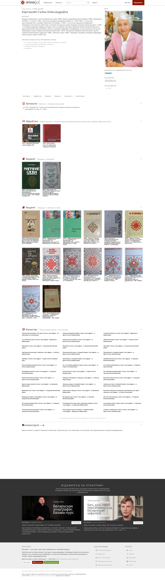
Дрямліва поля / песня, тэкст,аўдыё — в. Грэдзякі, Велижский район (41, 391)
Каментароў (81, 96)
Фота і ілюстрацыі (103, 557)
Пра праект (27, 562)
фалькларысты (110, 81)
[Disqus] (82, 453)
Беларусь (28, 48)
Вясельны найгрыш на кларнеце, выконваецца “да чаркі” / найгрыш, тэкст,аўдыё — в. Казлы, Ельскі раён (121, 391)
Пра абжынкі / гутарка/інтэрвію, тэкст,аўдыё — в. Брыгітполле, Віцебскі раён (118, 353)
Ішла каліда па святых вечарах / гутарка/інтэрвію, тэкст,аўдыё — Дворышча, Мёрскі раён (78, 410)
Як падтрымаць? (68, 571)
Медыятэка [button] (48, 2)
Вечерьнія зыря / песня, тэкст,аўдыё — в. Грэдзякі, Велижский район (78, 397)
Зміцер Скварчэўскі (99, 522)
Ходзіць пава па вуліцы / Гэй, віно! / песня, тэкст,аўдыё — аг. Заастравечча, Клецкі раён (40, 334)
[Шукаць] (88, 2)
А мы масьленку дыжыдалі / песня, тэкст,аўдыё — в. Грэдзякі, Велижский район (38, 410)
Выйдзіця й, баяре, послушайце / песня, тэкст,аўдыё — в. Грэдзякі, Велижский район (39, 397)
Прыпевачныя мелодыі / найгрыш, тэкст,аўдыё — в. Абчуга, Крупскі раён (40, 353)
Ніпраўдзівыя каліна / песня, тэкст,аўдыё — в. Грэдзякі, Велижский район (39, 372)
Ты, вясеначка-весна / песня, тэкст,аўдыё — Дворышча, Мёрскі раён (39, 340)
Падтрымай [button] (138, 2)
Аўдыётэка (101, 554)
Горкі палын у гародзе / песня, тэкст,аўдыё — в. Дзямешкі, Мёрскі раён (81, 391)
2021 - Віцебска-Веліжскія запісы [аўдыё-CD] (30, 144)
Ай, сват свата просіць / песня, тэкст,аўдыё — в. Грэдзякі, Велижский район (121, 397)
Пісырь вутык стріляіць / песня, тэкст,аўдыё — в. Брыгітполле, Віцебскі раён (78, 340)
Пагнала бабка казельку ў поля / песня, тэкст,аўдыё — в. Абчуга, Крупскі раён (39, 366)
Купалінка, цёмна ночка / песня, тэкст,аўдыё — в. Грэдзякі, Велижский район (121, 378)
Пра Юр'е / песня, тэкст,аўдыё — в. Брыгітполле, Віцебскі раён (40, 359)
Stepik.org (67, 490)
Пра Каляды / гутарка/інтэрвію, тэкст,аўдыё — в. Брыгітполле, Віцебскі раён (78, 359)
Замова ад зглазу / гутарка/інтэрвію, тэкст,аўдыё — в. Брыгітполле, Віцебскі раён (120, 385)
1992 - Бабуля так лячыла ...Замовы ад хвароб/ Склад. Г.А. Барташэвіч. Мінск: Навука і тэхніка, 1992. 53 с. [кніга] (30, 278)
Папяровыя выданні (104, 550)
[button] (95, 2)
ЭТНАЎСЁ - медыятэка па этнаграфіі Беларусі (41, 575)
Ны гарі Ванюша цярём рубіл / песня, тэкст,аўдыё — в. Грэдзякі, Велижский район (120, 372)
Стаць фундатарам (52, 562)
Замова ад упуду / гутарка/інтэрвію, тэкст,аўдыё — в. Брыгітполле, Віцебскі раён (79, 385)
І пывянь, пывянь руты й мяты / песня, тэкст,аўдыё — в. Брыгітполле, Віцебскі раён (120, 410)
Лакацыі (131, 554)
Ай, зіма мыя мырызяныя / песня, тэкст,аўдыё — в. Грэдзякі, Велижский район (40, 404)
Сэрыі (130, 565)
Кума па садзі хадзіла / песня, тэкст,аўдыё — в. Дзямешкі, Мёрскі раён (40, 385)
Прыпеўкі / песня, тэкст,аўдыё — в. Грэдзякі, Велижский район (39, 346)
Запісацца (77, 522)
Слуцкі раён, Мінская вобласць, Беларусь (39, 44)
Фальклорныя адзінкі (104, 565)
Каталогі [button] (59, 2)
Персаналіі (26, 9)
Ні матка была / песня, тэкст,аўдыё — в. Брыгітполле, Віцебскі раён (79, 372)
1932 (109, 88)
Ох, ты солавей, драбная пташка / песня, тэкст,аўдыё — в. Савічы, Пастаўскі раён (80, 366)
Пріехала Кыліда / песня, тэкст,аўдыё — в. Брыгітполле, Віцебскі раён (120, 340)
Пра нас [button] (127, 2)
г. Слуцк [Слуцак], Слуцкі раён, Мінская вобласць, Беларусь (45, 42)
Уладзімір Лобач (35, 522)
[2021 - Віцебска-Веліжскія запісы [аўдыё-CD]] (31, 133)
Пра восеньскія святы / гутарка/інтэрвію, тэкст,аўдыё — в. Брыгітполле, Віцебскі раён (81, 353)
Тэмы (130, 550)
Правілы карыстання (34, 571)
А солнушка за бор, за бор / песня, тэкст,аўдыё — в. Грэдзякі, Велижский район (122, 404)
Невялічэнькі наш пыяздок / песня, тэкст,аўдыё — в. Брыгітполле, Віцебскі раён (38, 378)
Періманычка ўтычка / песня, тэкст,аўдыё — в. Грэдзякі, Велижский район (120, 359)
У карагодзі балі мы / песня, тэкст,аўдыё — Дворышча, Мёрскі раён (120, 334)
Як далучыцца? (58, 571)
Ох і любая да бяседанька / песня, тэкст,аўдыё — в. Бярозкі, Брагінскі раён (121, 366)
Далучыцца (38, 562)
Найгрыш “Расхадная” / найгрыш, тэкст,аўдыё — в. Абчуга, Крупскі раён (81, 378)
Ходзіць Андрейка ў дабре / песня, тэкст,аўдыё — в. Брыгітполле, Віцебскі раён (79, 334)
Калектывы (132, 561)
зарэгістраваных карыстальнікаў (67, 559)
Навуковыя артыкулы (104, 561)
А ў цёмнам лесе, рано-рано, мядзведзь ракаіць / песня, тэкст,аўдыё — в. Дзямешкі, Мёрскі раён (80, 404)
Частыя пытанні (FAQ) (47, 571)
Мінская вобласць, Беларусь (35, 46)
